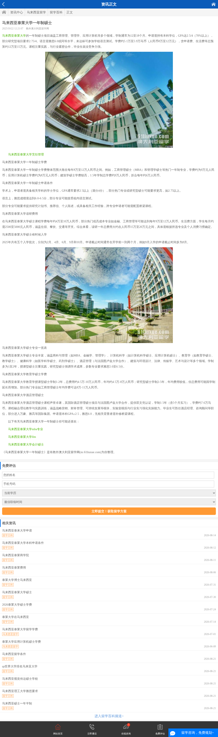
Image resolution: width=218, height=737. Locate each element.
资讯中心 (16, 12)
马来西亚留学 (36, 12)
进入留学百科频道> (109, 716)
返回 (3, 4)
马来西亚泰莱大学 (14, 35)
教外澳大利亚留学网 (37, 28)
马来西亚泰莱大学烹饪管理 (26, 154)
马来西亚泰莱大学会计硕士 (26, 444)
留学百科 (56, 12)
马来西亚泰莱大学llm (22, 436)
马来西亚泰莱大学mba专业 (25, 429)
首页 (213, 4)
